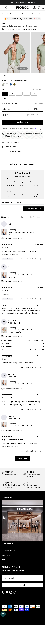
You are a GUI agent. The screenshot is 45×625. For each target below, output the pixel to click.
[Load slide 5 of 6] (24, 68)
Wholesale (39, 103)
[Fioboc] (22, 7)
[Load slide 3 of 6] (21, 68)
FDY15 (35, 19)
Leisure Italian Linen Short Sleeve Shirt (21, 14)
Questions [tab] (19, 202)
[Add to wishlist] (42, 35)
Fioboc (9, 617)
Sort (23, 217)
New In (9, 14)
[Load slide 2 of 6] (20, 68)
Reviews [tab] (6, 202)
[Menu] (2, 7)
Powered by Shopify (18, 617)
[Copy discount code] (39, 18)
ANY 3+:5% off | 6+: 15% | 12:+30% (22, 2)
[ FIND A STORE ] (8, 544)
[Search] (7, 7)
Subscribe (22, 585)
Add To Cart (22, 122)
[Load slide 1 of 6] (19, 68)
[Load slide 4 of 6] (23, 68)
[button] (22, 109)
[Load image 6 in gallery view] (15, 52)
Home (4, 14)
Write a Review (36, 209)
